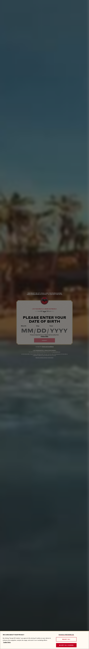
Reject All (66, 639)
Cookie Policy (7, 642)
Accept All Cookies (66, 645)
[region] (44, 640)
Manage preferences (66, 634)
